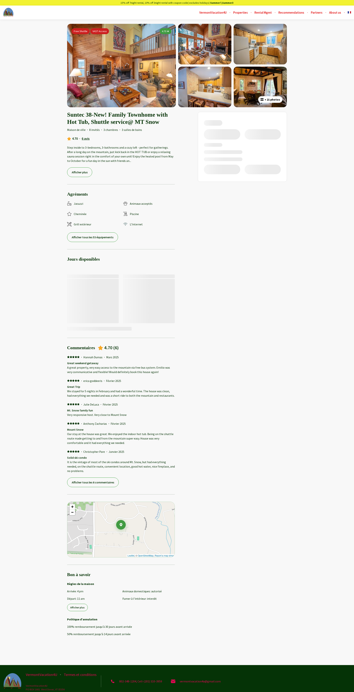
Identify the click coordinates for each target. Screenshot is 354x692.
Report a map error (164, 555)
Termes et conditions (80, 674)
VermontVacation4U (213, 12)
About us (335, 12)
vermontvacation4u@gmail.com (200, 681)
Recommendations (291, 12)
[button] (126, 534)
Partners (316, 12)
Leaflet (131, 555)
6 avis (86, 138)
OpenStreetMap (146, 555)
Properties (240, 12)
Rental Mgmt (263, 12)
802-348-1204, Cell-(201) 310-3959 (140, 681)
